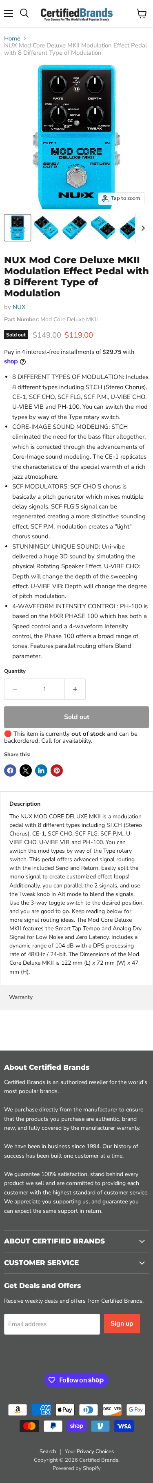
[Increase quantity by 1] (75, 689)
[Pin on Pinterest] (57, 770)
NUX (19, 307)
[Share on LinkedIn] (41, 770)
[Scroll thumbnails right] (141, 228)
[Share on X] (26, 770)
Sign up (122, 1323)
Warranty (21, 997)
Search (48, 1451)
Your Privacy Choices (89, 1451)
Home (12, 38)
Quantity (15, 671)
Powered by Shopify (77, 1468)
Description (24, 804)
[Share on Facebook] (10, 770)
